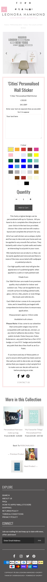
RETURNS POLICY (10, 511)
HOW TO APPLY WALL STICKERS (16, 504)
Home (6, 25)
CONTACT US (23, 382)
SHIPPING (6, 507)
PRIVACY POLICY (10, 517)
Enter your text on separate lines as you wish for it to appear (23, 110)
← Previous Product (16, 454)
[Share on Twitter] (23, 377)
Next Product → (31, 466)
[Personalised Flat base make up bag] (13, 425)
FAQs (4, 501)
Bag (29, 9)
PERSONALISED (16, 25)
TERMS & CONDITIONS (12, 514)
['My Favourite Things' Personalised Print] (34, 425)
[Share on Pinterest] (28, 377)
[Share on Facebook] (18, 377)
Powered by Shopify (34, 575)
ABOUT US (7, 498)
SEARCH (6, 495)
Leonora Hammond (27, 572)
